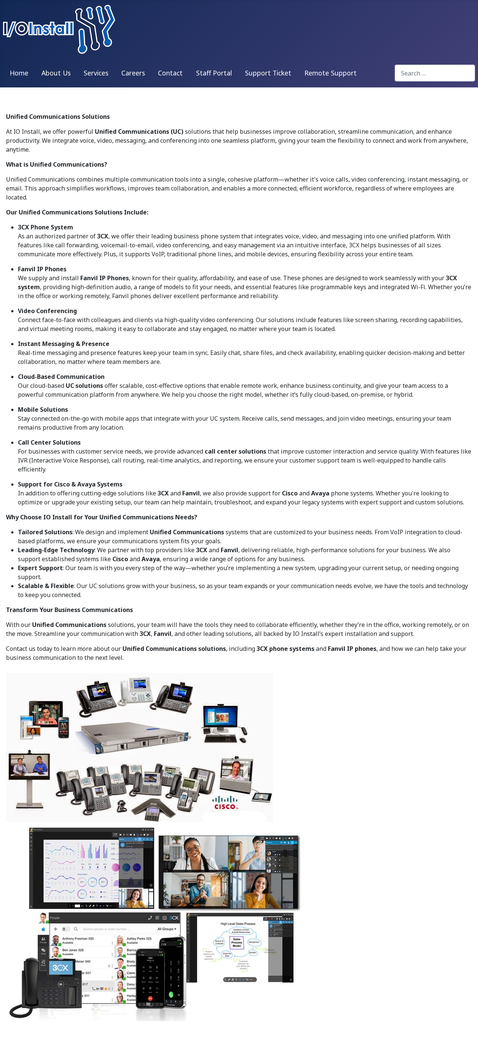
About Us (56, 72)
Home (19, 72)
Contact (170, 72)
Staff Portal (214, 72)
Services (96, 72)
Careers (133, 72)
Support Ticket (268, 72)
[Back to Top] (465, 1037)
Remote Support (330, 72)
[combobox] (435, 73)
